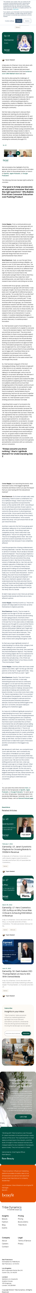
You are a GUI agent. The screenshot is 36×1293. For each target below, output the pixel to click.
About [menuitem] (4, 1241)
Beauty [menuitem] (5, 1219)
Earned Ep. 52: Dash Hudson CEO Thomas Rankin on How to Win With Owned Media (17, 974)
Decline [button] (27, 21)
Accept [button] (19, 21)
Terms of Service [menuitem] (24, 1241)
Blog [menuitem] (3, 1225)
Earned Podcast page (26, 798)
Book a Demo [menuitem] (23, 1222)
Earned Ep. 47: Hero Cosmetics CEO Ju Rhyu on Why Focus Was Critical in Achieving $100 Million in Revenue (17, 911)
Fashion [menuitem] (5, 1222)
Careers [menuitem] (5, 1243)
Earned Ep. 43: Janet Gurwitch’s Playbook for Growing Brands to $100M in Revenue (16, 849)
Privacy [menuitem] (20, 1243)
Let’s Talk (23, 1117)
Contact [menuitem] (5, 1247)
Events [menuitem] (4, 1228)
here (26, 788)
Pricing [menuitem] (20, 1219)
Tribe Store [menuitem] (22, 1225)
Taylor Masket (10, 60)
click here (15, 9)
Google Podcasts (17, 792)
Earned (18, 27)
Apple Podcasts (15, 173)
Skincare (12, 929)
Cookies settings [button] (9, 21)
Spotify (6, 173)
